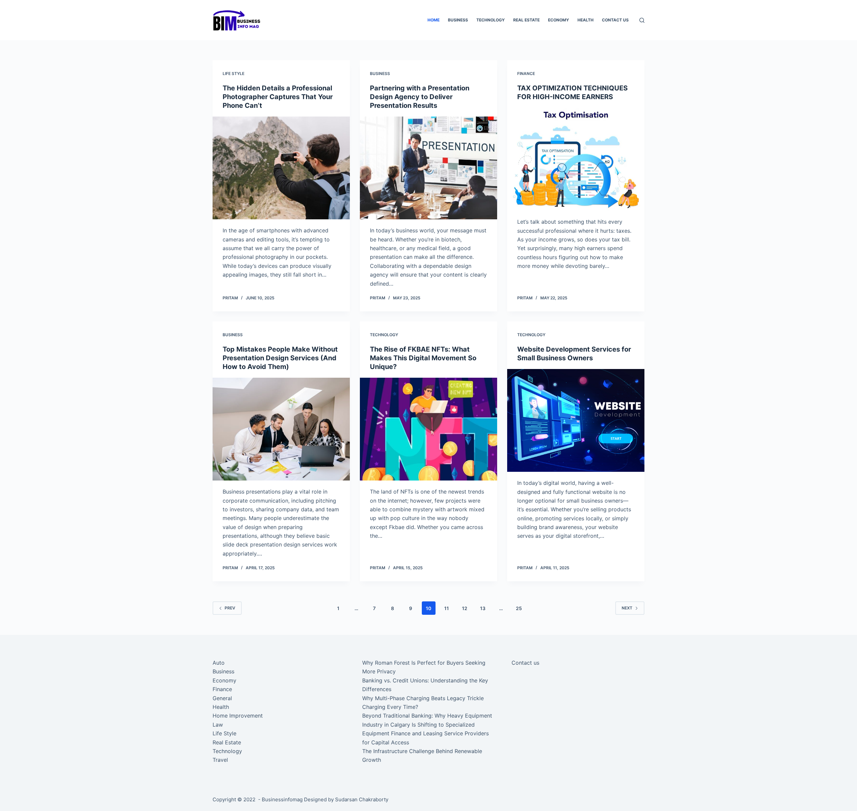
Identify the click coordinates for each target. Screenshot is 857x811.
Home (433, 19)
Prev (230, 607)
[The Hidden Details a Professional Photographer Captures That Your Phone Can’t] (281, 168)
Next (627, 607)
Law (218, 724)
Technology (490, 19)
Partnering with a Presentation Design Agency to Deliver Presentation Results (419, 96)
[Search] (641, 20)
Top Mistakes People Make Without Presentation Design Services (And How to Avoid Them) (280, 358)
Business (458, 19)
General (222, 698)
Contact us (615, 19)
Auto (219, 662)
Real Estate (526, 19)
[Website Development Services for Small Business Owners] (575, 420)
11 (446, 608)
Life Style (233, 73)
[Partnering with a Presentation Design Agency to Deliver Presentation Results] (428, 168)
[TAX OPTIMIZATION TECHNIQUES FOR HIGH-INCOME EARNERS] (575, 159)
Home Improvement (238, 715)
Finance (526, 73)
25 (519, 608)
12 (464, 608)
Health (585, 19)
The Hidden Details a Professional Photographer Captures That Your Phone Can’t (278, 96)
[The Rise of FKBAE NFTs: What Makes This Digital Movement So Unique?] (428, 429)
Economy (558, 19)
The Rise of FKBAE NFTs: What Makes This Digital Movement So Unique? (423, 358)
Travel (220, 759)
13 (482, 608)
